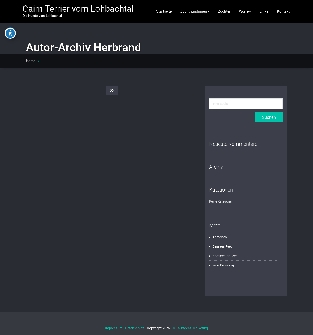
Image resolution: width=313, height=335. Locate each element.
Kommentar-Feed (225, 256)
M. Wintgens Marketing (190, 328)
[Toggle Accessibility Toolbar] (10, 33)
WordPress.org (223, 265)
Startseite (164, 11)
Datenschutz (134, 328)
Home (30, 61)
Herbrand (117, 47)
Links (264, 11)
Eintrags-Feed (222, 246)
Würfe (244, 11)
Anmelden (220, 237)
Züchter (224, 11)
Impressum (113, 328)
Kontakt (283, 11)
